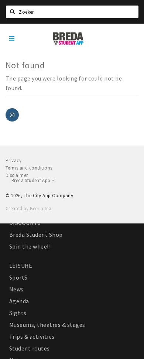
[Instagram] (12, 115)
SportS (18, 277)
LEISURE (20, 265)
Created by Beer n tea (28, 208)
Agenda (19, 301)
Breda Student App (31, 180)
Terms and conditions (29, 168)
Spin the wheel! (30, 246)
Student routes (29, 348)
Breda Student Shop (36, 234)
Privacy (13, 160)
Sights (18, 313)
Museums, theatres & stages (47, 324)
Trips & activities (32, 336)
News (16, 289)
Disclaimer (17, 175)
